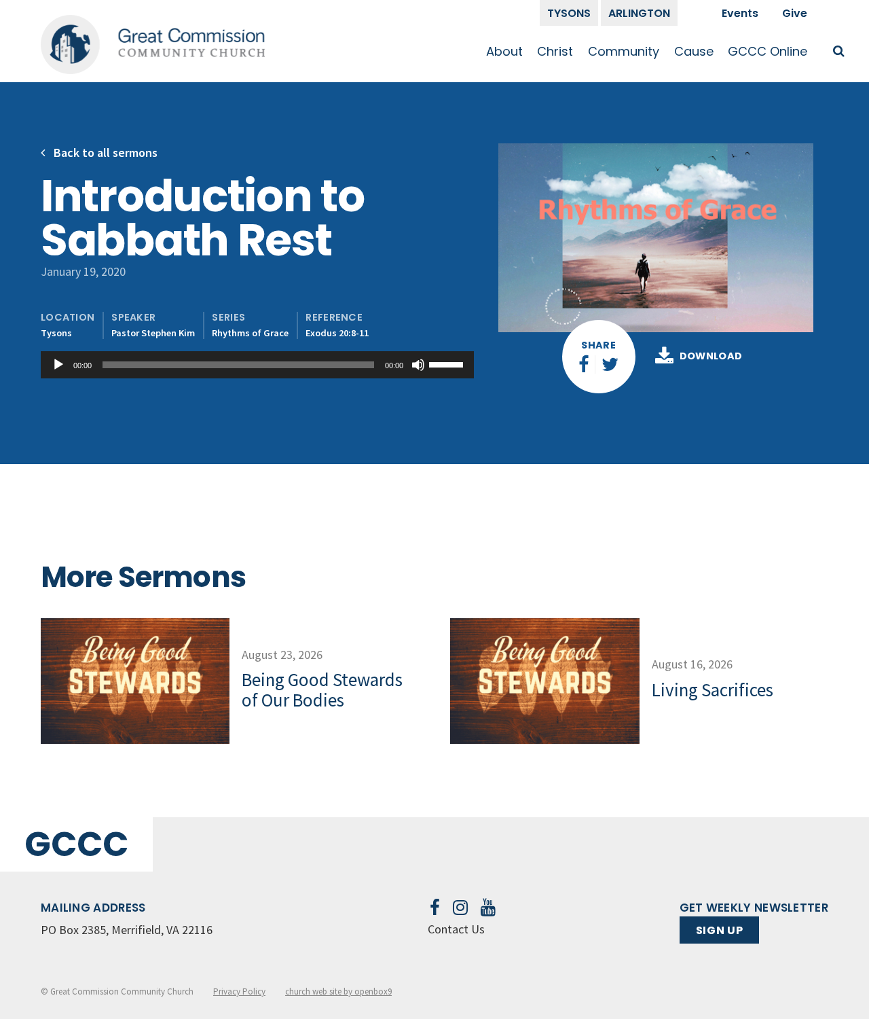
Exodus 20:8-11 (337, 333)
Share (598, 345)
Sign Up (719, 930)
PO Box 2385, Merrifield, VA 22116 (126, 929)
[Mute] (418, 365)
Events (740, 13)
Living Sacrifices (712, 689)
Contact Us (456, 929)
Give (794, 13)
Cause (694, 51)
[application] (257, 364)
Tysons (569, 13)
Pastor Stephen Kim (153, 333)
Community (623, 51)
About (504, 51)
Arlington (639, 13)
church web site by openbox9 (338, 991)
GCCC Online (767, 51)
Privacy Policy (239, 991)
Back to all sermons (104, 152)
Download (711, 356)
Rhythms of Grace (250, 333)
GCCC (76, 844)
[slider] (448, 363)
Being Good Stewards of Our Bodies (322, 689)
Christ (555, 51)
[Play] (58, 365)
